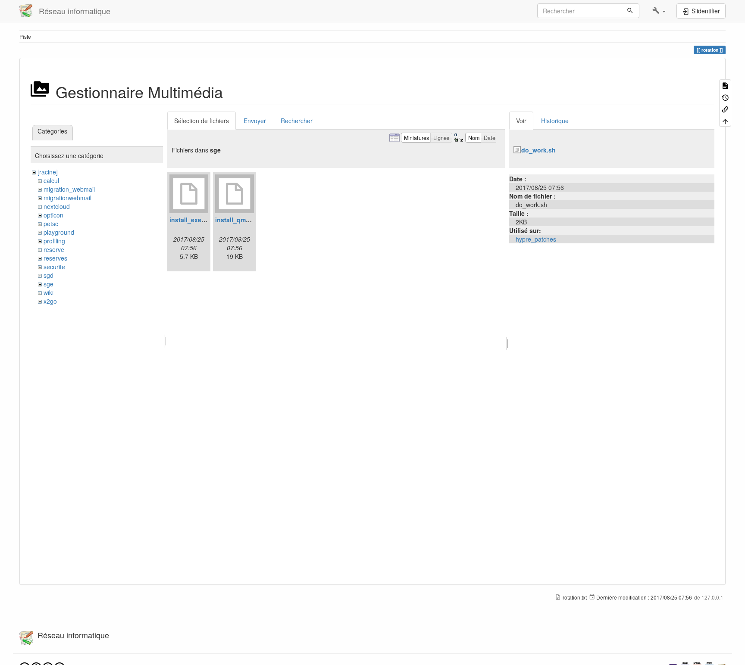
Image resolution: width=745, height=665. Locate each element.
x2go (50, 301)
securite (54, 266)
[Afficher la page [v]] (725, 85)
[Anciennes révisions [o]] (725, 96)
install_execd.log (194, 219)
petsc (51, 223)
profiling (54, 240)
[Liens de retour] (725, 108)
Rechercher (297, 120)
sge (48, 284)
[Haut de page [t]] (725, 120)
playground (59, 232)
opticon (53, 215)
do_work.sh (538, 150)
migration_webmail (69, 189)
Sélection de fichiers (201, 120)
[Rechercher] (630, 10)
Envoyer (255, 120)
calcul (51, 180)
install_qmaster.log (243, 219)
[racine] (48, 172)
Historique (555, 120)
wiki (48, 292)
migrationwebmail (67, 197)
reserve (54, 249)
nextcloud (57, 206)
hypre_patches (536, 239)
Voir (521, 120)
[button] (659, 11)
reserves (55, 258)
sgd (48, 275)
